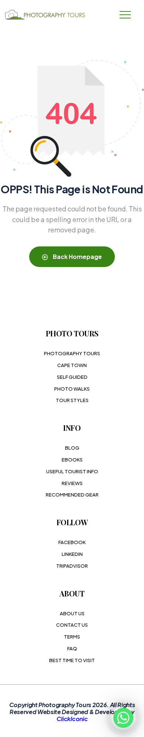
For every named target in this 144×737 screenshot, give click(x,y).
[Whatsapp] (123, 718)
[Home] (46, 14)
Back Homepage (77, 256)
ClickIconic (72, 719)
